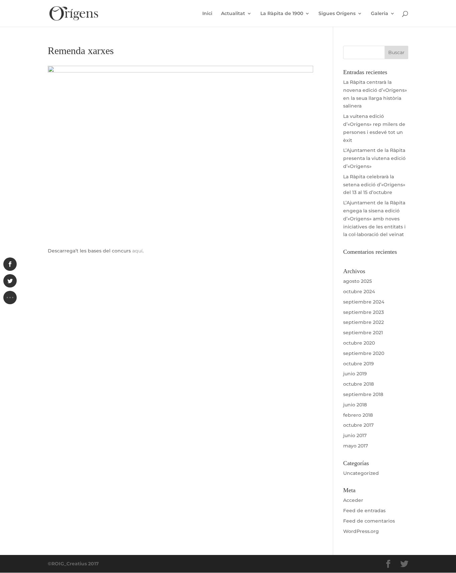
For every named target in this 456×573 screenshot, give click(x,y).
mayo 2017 (355, 446)
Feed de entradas (364, 511)
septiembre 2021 (363, 333)
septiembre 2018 (363, 394)
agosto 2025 (357, 281)
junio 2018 (355, 405)
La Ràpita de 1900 (281, 13)
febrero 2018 (358, 415)
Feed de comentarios (369, 521)
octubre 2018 (358, 384)
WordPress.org (361, 531)
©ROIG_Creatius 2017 (73, 564)
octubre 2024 (359, 292)
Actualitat (233, 13)
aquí (137, 251)
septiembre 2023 (363, 312)
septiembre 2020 (363, 353)
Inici (207, 13)
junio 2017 (355, 435)
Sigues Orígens (337, 13)
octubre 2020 (359, 343)
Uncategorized (361, 473)
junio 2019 (355, 374)
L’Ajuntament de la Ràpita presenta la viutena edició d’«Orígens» (374, 158)
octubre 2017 (358, 425)
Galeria (379, 13)
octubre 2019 (358, 364)
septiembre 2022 (363, 322)
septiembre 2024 (363, 302)
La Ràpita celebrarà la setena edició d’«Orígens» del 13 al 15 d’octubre (374, 185)
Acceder (353, 500)
